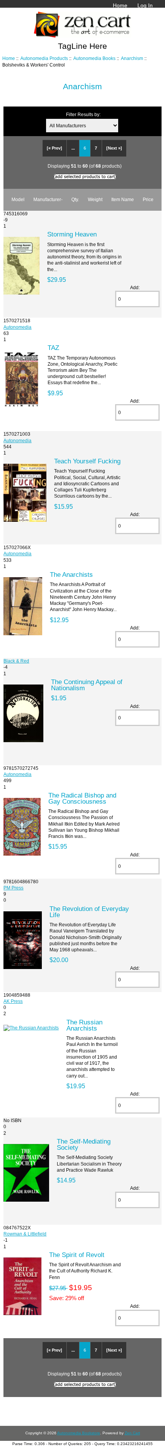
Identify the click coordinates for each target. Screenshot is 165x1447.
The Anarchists (71, 574)
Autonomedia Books (94, 58)
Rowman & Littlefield (24, 1233)
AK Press (13, 1001)
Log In (145, 5)
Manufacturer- (48, 199)
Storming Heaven (72, 234)
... (73, 148)
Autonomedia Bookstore (78, 1433)
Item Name (122, 199)
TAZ (53, 347)
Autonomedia (17, 327)
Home (120, 5)
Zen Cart (132, 1433)
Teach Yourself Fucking (87, 461)
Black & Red (16, 660)
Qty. (75, 199)
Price (148, 199)
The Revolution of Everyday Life (89, 912)
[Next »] (114, 148)
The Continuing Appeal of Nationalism (86, 685)
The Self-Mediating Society (84, 1144)
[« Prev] (54, 148)
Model (18, 199)
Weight (95, 199)
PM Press (13, 887)
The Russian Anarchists (84, 1025)
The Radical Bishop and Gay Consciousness (82, 798)
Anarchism (132, 58)
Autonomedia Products (44, 58)
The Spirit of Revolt (76, 1255)
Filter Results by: (83, 114)
